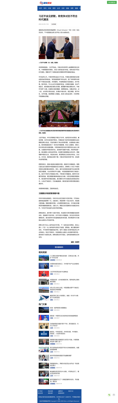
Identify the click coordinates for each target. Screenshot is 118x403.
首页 (40, 8)
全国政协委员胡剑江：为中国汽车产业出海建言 (64, 264)
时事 (49, 8)
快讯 (45, 8)
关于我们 (40, 391)
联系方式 (70, 391)
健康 (76, 8)
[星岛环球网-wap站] (47, 3)
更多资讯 (59, 247)
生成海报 (53, 24)
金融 (67, 8)
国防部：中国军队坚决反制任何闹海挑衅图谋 (64, 316)
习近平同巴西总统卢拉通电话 (59, 272)
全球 (63, 8)
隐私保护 (50, 393)
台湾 (58, 8)
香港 (54, 8)
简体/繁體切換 (111, 2)
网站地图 (50, 391)
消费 (72, 8)
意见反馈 (40, 393)
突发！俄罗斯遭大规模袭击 (58, 308)
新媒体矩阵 (61, 393)
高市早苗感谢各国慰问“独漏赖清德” (61, 355)
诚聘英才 (60, 391)
